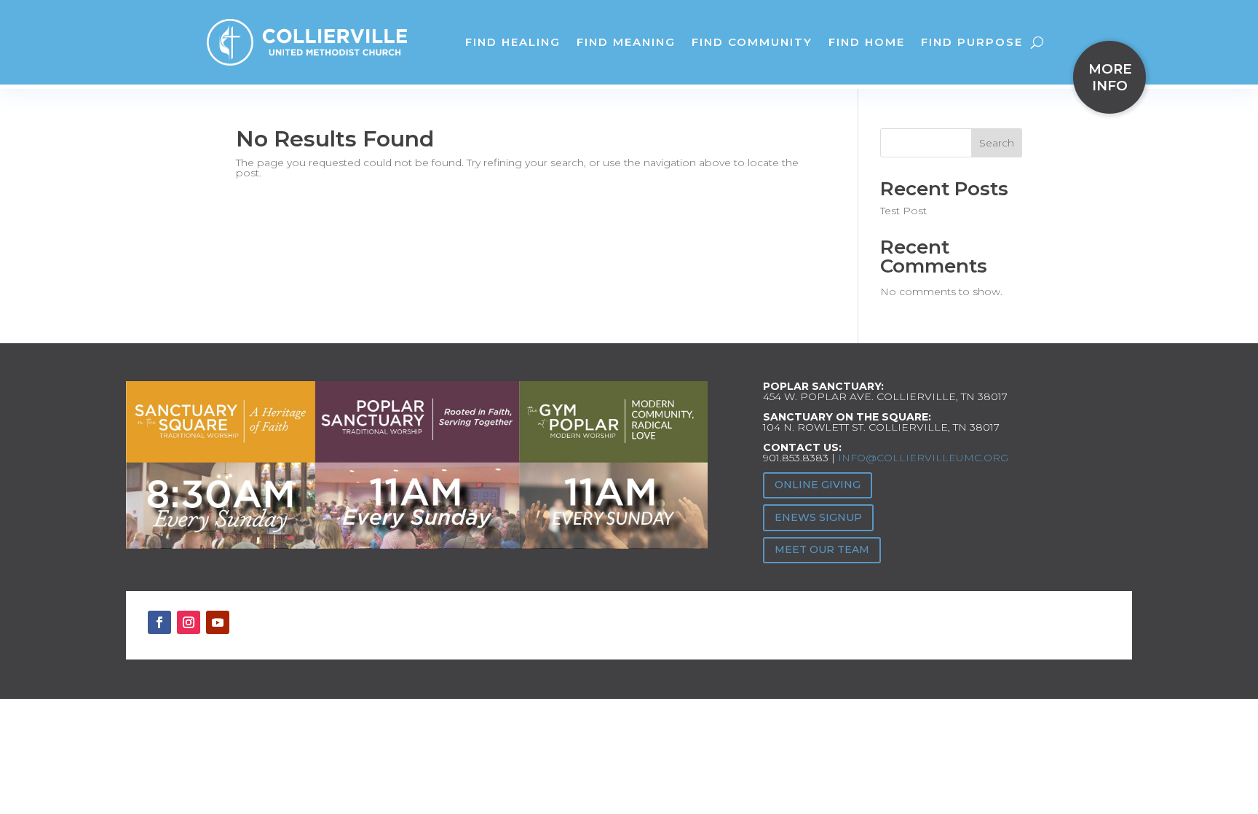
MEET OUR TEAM (822, 549)
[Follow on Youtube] (217, 622)
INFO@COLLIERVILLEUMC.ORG (923, 457)
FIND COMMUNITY (752, 42)
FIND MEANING (626, 42)
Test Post (903, 210)
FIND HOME (866, 42)
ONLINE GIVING (818, 484)
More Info (1109, 77)
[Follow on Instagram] (188, 622)
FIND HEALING (513, 42)
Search (996, 142)
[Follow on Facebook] (159, 622)
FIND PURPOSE (972, 42)
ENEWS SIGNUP (818, 517)
